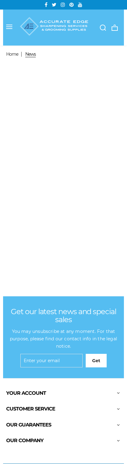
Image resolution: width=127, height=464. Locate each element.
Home (12, 54)
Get (96, 360)
